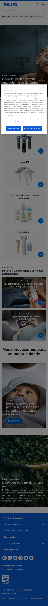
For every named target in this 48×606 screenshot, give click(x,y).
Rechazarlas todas (13, 130)
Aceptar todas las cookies (31, 130)
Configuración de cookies (22, 124)
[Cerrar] (42, 86)
